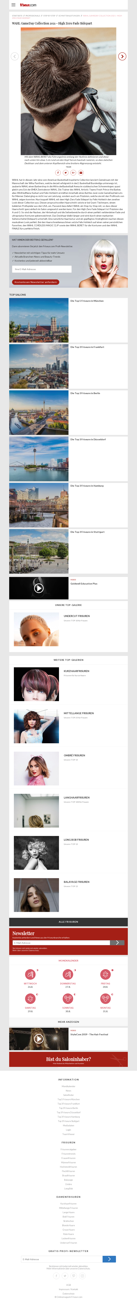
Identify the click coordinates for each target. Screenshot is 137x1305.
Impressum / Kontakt (68, 1289)
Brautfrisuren (68, 1175)
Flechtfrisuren (68, 1171)
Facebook (58, 173)
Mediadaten (68, 1125)
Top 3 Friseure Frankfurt (68, 1104)
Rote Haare (68, 1234)
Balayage (68, 1180)
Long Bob (68, 1188)
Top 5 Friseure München (68, 1099)
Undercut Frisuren (68, 1243)
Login (68, 1130)
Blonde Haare (68, 1225)
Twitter (65, 173)
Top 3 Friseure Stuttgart (68, 1121)
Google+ (73, 173)
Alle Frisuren (68, 921)
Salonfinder (68, 1095)
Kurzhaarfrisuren (68, 1203)
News (68, 1090)
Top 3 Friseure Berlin (68, 1108)
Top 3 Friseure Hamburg (68, 1117)
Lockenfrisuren (69, 1238)
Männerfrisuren (68, 1162)
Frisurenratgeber (69, 1149)
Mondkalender (68, 1086)
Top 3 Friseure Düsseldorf (69, 1112)
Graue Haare (68, 1230)
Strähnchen (68, 1221)
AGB (68, 1285)
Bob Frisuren (68, 1216)
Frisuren (69, 1142)
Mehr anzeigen (68, 1021)
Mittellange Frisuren (68, 1208)
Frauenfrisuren (68, 1158)
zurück (121, 56)
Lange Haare (69, 1212)
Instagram (82, 1276)
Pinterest (73, 1276)
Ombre (68, 1184)
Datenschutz (34, 950)
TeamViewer (68, 1134)
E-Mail (81, 173)
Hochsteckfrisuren (68, 1167)
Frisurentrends (69, 1154)
